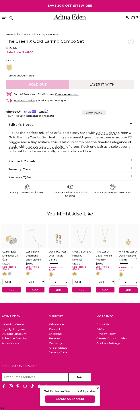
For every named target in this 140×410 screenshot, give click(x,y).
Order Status (58, 347)
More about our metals (20, 75)
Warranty (55, 343)
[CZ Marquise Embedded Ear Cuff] (11, 236)
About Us (103, 324)
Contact (54, 329)
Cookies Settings (108, 343)
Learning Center (13, 324)
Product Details (22, 161)
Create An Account (70, 399)
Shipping (55, 334)
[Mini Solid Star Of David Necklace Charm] (128, 236)
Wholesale (56, 324)
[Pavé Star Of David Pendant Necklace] (105, 236)
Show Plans (94, 113)
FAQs (100, 329)
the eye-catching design (45, 146)
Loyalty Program (13, 329)
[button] (131, 41)
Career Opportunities (111, 338)
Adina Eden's (106, 133)
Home (9, 34)
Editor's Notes (20, 124)
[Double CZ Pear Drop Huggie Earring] (58, 236)
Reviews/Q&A (19, 177)
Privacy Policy (106, 334)
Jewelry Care (19, 169)
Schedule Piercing (15, 338)
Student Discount (14, 334)
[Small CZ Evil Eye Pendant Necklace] (81, 236)
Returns (54, 338)
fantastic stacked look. (74, 151)
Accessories (10, 343)
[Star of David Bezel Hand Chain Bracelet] (35, 236)
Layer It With (102, 84)
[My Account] (127, 18)
